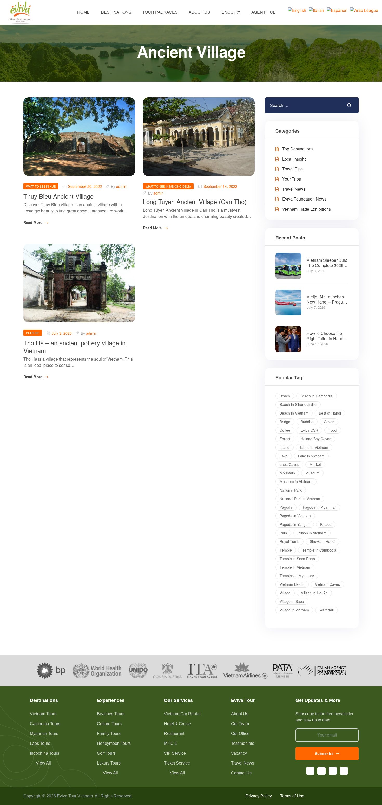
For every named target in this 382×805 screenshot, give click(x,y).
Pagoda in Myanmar (319, 507)
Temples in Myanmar (297, 575)
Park (283, 532)
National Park (291, 490)
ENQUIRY (230, 12)
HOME (83, 12)
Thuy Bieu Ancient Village (58, 196)
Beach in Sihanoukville (298, 404)
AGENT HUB (263, 12)
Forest (285, 438)
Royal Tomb (289, 541)
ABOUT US (199, 12)
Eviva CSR (309, 430)
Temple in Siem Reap (297, 558)
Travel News (293, 189)
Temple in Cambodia (319, 550)
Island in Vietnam (314, 447)
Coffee (285, 430)
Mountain (287, 473)
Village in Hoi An (314, 592)
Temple (286, 550)
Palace (325, 524)
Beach (285, 395)
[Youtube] (333, 771)
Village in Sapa (292, 601)
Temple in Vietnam (295, 567)
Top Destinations (297, 149)
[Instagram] (321, 771)
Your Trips (291, 179)
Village (285, 592)
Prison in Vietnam (312, 532)
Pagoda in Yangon (295, 524)
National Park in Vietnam (300, 498)
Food (332, 430)
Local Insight (294, 159)
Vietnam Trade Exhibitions (306, 209)
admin (121, 186)
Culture (32, 333)
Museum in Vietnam (296, 481)
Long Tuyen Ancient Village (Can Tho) (195, 201)
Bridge (285, 421)
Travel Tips (292, 169)
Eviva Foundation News (304, 199)
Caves (329, 421)
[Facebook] (310, 771)
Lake (284, 455)
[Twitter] (344, 771)
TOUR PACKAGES (160, 12)
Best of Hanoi (330, 413)
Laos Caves (289, 464)
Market (315, 464)
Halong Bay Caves (316, 438)
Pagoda (286, 507)
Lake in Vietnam (311, 455)
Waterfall (326, 610)
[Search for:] (296, 105)
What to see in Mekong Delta (168, 186)
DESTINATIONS (116, 12)
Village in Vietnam (294, 610)
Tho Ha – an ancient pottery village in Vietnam (74, 346)
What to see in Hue (41, 186)
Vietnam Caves (327, 584)
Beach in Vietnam (294, 413)
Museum (312, 473)
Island (284, 447)
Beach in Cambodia (316, 395)
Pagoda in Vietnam (295, 515)
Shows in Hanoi (322, 541)
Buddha (307, 421)
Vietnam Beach (292, 584)
